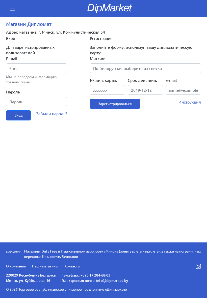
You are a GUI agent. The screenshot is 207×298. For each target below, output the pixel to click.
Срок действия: (142, 80)
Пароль (13, 91)
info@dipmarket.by (112, 280)
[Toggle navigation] (12, 9)
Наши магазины (45, 266)
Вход (18, 115)
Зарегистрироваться (115, 103)
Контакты (72, 266)
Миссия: (97, 58)
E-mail (11, 58)
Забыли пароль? (51, 113)
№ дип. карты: (103, 80)
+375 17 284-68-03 (95, 275)
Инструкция (189, 101)
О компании (16, 266)
